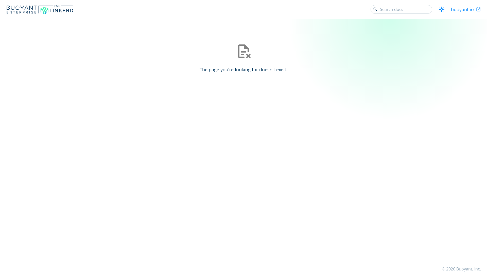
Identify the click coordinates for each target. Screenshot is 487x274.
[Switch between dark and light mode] (441, 9)
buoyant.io (462, 9)
